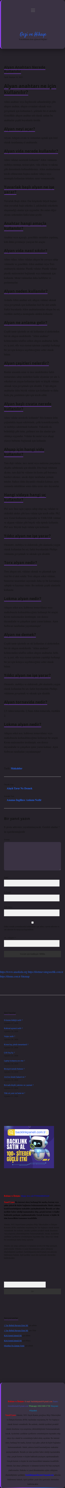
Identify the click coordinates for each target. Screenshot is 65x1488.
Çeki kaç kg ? (9, 1052)
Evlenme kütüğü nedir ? (13, 1020)
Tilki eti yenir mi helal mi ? (14, 1093)
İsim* (6, 877)
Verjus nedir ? (9, 1036)
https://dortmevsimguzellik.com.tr (45, 972)
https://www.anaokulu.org (13, 972)
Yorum (7, 839)
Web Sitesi (8, 907)
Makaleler (16, 768)
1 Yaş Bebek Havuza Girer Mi (16, 1325)
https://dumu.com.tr (10, 976)
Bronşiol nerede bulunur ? (14, 1068)
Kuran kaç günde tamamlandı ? (16, 1044)
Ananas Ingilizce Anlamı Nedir (24, 800)
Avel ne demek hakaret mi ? (15, 1076)
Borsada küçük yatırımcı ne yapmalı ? (19, 1085)
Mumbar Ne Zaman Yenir (14, 1345)
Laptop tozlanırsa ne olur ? (14, 1060)
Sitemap (25, 976)
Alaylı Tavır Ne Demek (19, 788)
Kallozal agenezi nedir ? (13, 1028)
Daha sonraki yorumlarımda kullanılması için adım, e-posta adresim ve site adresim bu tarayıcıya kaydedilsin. (31, 928)
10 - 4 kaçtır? (10, 937)
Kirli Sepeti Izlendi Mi (13, 1335)
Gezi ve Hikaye (33, 34)
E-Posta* (7, 892)
